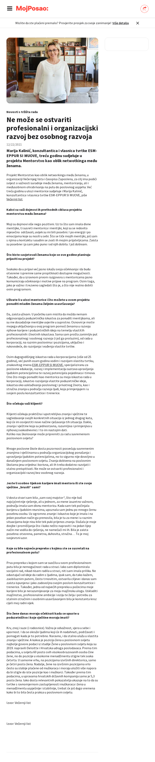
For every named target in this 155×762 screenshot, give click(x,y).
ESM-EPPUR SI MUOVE (47, 365)
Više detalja (120, 23)
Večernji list (14, 199)
